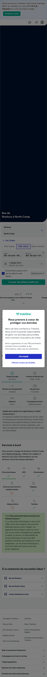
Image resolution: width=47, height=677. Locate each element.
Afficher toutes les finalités (23, 363)
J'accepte (23, 356)
